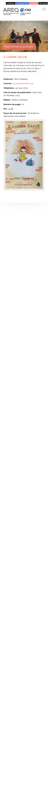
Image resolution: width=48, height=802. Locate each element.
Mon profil (43, 3)
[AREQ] (11, 11)
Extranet (33, 3)
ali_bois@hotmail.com (23, 83)
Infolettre (10, 3)
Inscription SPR (22, 3)
